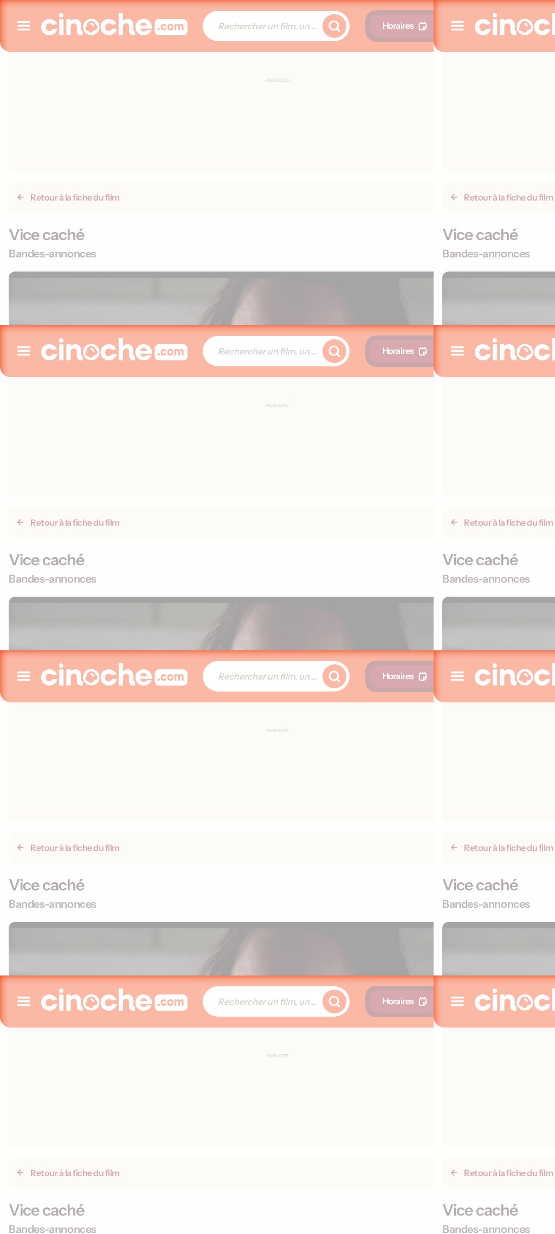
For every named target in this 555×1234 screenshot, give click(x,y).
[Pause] (277, 617)
